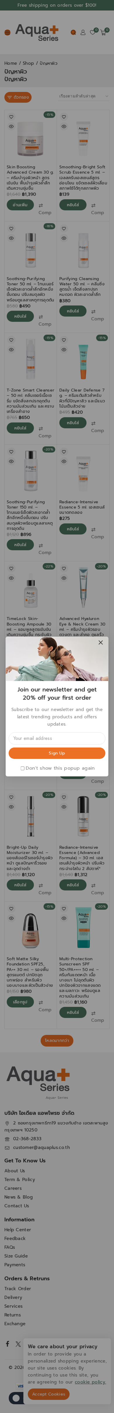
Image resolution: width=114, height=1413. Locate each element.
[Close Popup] (100, 642)
